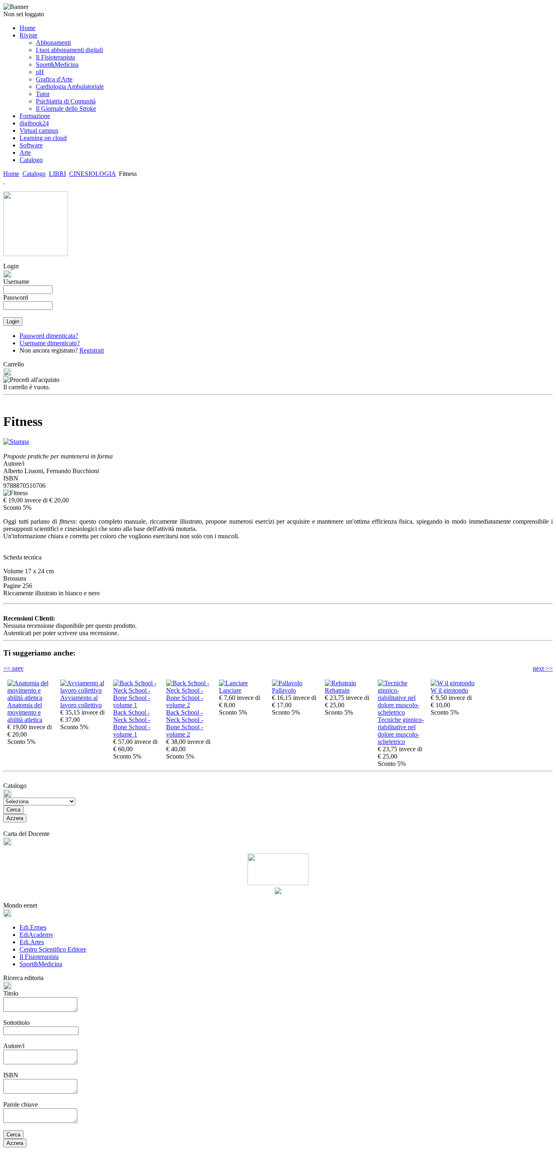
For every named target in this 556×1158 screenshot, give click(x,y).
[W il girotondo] (453, 683)
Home (11, 173)
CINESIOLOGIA (92, 173)
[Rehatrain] (340, 683)
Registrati (91, 350)
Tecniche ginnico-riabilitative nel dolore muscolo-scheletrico (401, 730)
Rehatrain (337, 690)
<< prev (13, 668)
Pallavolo (284, 690)
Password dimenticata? (49, 335)
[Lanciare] (233, 683)
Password (15, 297)
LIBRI (57, 173)
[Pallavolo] (287, 683)
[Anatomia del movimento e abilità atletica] (31, 697)
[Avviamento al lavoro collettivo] (84, 690)
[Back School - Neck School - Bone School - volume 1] (137, 705)
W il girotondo (449, 690)
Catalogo (34, 173)
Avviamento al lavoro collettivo (81, 701)
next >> (543, 668)
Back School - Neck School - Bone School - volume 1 (131, 723)
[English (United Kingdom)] (4, 181)
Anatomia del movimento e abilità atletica (24, 712)
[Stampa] (16, 439)
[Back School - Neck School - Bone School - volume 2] (190, 705)
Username (16, 281)
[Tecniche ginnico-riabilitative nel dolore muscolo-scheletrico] (402, 712)
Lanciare (230, 690)
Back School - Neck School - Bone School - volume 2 (184, 723)
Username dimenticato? (50, 343)
